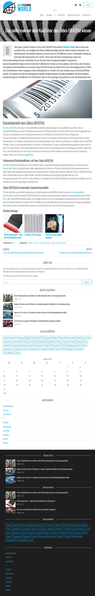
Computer (47, 337)
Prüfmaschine (55, 345)
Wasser (57, 348)
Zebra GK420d (11, 127)
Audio (5, 337)
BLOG (88, 5)
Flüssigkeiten (8, 341)
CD (41, 337)
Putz (63, 345)
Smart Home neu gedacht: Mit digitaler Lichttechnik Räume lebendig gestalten (37, 320)
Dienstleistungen (73, 15)
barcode (30, 242)
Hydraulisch (50, 341)
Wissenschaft (78, 348)
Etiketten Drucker (69, 46)
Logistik (53, 242)
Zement (17, 352)
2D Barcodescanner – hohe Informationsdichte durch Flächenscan (36, 500)
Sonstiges (86, 15)
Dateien (55, 337)
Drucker (36, 242)
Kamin (65, 341)
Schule (77, 345)
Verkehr (50, 348)
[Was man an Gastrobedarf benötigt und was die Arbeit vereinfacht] (10, 510)
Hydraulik (42, 341)
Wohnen (5, 442)
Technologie (33, 348)
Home (42, 15)
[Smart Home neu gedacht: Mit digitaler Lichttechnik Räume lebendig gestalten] (8, 323)
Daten (61, 337)
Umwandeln (42, 348)
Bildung (27, 337)
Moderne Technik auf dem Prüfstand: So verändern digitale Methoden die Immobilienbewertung (42, 304)
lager (85, 341)
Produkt (46, 345)
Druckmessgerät (70, 337)
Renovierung (7, 426)
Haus (34, 341)
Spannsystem (8, 348)
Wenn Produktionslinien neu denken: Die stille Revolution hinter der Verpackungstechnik (39, 295)
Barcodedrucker (27, 154)
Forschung (17, 341)
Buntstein (35, 337)
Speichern (17, 348)
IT (54, 15)
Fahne (89, 337)
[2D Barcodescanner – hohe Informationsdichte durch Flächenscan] (10, 503)
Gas (30, 341)
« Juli (4, 393)
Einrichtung (81, 337)
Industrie (58, 341)
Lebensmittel (8, 345)
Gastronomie (7, 414)
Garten (25, 341)
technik (25, 348)
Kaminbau (73, 341)
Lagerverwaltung (45, 242)
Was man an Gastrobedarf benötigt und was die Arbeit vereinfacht (36, 509)
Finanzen (5, 410)
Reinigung (70, 345)
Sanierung (6, 430)
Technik (49, 15)
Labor (79, 341)
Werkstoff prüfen (67, 348)
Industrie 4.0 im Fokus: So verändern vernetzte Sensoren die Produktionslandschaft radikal (40, 312)
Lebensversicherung (20, 345)
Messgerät (39, 345)
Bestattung (19, 337)
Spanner (83, 345)
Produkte (61, 15)
